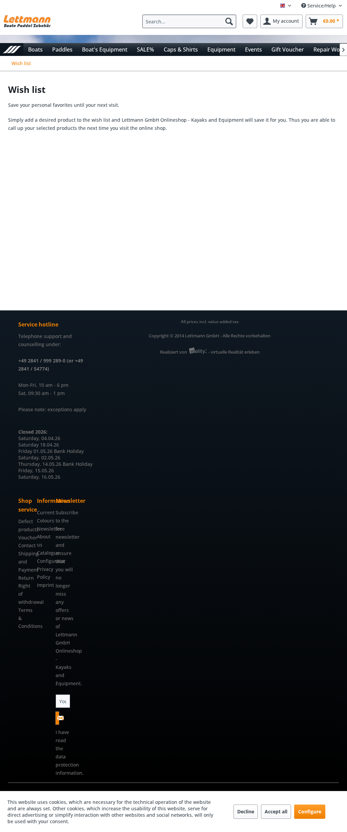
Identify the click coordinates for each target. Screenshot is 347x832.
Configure (309, 811)
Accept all (276, 811)
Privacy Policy (44, 573)
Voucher (26, 537)
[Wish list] (250, 21)
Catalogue (44, 553)
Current (44, 512)
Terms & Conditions (26, 618)
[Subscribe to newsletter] (57, 718)
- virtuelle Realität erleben (234, 352)
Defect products (26, 525)
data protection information (69, 764)
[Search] (229, 21)
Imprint (44, 585)
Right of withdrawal (26, 593)
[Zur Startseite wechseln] (11, 49)
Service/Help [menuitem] (321, 5)
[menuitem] (191, 21)
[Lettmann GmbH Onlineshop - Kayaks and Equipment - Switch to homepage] (27, 23)
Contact (26, 545)
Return (26, 578)
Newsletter (44, 529)
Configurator (44, 561)
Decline (245, 811)
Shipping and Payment (26, 561)
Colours (44, 520)
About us (43, 540)
